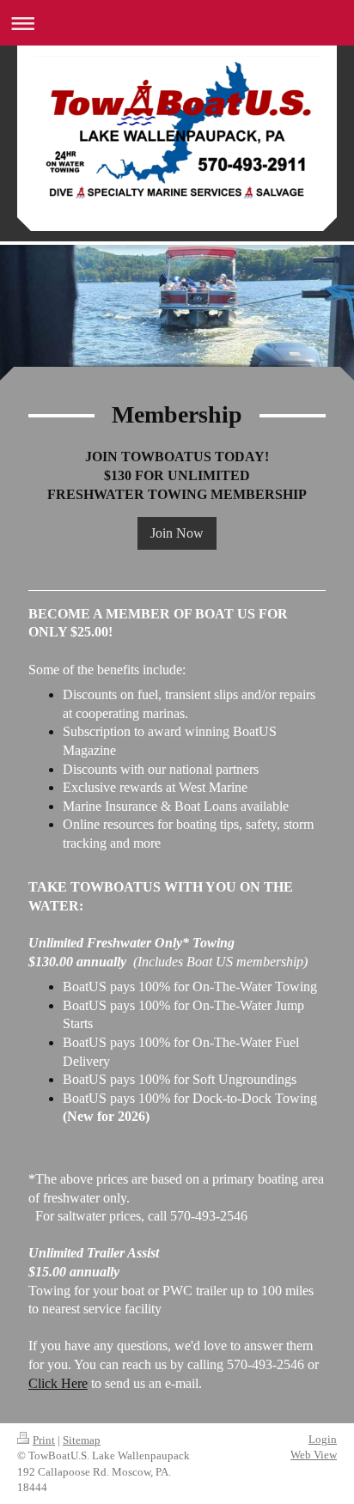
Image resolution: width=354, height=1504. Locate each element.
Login (322, 1439)
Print (44, 1440)
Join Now (177, 533)
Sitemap (82, 1440)
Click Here (58, 1383)
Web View (313, 1454)
